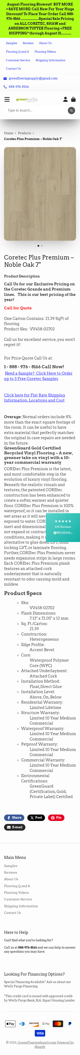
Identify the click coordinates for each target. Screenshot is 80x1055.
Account (65, 99)
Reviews (28, 43)
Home (8, 133)
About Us (45, 43)
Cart (73, 99)
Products (24, 133)
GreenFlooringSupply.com (37, 1042)
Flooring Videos (45, 51)
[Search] (71, 110)
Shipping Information (50, 60)
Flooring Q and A (17, 51)
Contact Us (13, 68)
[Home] (26, 99)
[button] (63, 527)
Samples (11, 43)
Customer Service (18, 60)
